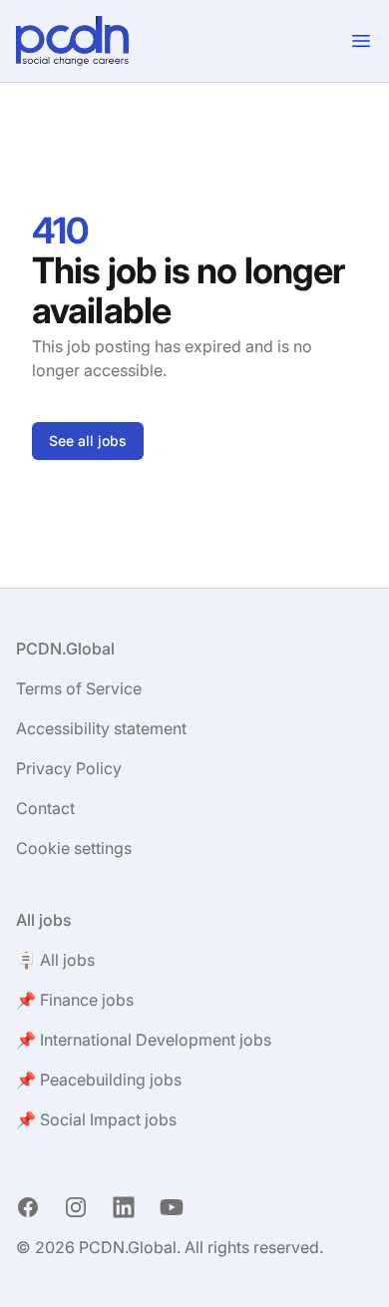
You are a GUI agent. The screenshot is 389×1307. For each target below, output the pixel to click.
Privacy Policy (69, 768)
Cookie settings (74, 848)
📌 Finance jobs (75, 1000)
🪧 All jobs (55, 960)
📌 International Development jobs (143, 1040)
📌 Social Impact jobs (96, 1119)
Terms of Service (79, 688)
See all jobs (88, 440)
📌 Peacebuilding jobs (99, 1079)
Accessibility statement (101, 728)
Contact (45, 808)
